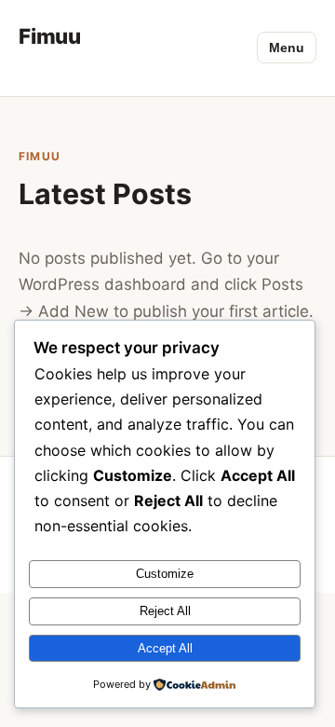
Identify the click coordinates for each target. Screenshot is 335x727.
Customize (165, 574)
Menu (286, 47)
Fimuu (50, 35)
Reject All (165, 611)
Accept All (165, 648)
